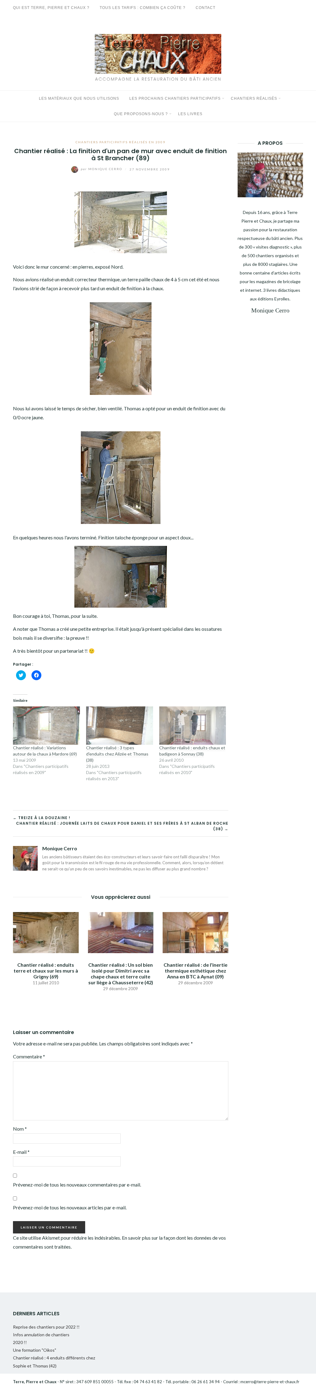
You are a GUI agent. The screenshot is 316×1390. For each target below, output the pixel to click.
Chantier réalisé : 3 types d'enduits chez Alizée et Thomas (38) (117, 754)
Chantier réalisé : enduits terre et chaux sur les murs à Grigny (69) (46, 970)
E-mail (21, 1152)
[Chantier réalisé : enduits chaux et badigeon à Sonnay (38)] (192, 725)
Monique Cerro (102, 169)
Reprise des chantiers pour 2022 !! (46, 1326)
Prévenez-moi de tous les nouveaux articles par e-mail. (70, 1207)
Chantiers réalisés (254, 98)
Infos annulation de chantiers (41, 1334)
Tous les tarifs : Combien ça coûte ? (142, 8)
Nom (20, 1129)
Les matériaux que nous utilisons (79, 98)
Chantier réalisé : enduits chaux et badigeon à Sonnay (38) (192, 750)
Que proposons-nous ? (141, 114)
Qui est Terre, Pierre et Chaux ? (51, 8)
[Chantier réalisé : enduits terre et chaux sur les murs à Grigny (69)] (46, 932)
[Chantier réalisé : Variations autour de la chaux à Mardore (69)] (46, 725)
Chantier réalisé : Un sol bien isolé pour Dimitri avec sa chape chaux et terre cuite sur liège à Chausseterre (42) (120, 974)
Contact (205, 8)
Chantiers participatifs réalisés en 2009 (120, 142)
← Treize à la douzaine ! (41, 817)
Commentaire (29, 1056)
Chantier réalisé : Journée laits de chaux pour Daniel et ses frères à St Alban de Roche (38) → (122, 826)
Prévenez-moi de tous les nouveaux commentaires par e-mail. (77, 1184)
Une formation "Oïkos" (34, 1350)
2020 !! (20, 1342)
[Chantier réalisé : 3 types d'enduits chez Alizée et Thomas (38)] (119, 725)
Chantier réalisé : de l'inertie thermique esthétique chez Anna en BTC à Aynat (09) (195, 970)
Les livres (190, 114)
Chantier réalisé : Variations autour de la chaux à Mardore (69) (45, 750)
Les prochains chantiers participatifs (175, 98)
